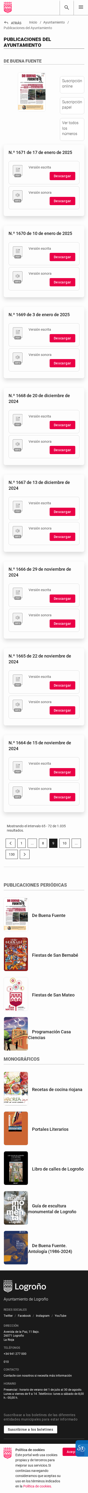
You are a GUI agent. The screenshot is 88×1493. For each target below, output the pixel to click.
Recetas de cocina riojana (57, 1089)
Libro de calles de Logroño (58, 1169)
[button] (32, 843)
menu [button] (81, 7)
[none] (81, 7)
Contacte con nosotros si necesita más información (38, 1375)
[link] (67, 7)
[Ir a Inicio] (8, 7)
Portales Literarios (50, 1129)
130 (13, 855)
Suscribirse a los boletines (30, 1429)
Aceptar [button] (73, 1452)
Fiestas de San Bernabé (55, 955)
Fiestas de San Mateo (53, 994)
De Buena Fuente (49, 915)
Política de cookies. (37, 1486)
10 (66, 844)
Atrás (12, 23)
